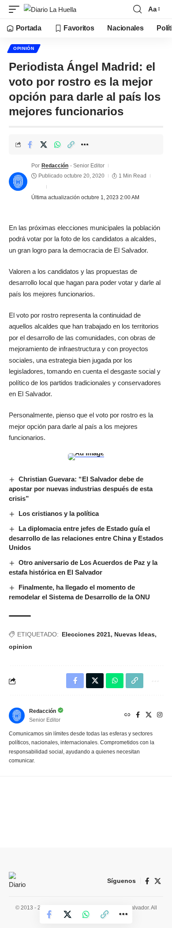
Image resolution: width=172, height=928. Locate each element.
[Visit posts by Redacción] (18, 181)
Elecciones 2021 (86, 634)
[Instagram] (159, 715)
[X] (149, 715)
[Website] (127, 715)
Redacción (54, 166)
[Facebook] (138, 715)
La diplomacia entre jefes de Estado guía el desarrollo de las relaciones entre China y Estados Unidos (86, 538)
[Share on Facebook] (30, 144)
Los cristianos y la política (59, 513)
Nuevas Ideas (134, 634)
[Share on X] (43, 144)
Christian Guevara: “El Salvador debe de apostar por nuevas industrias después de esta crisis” (81, 488)
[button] (16, 9)
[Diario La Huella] (50, 9)
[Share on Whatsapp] (57, 144)
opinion (20, 646)
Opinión (23, 48)
